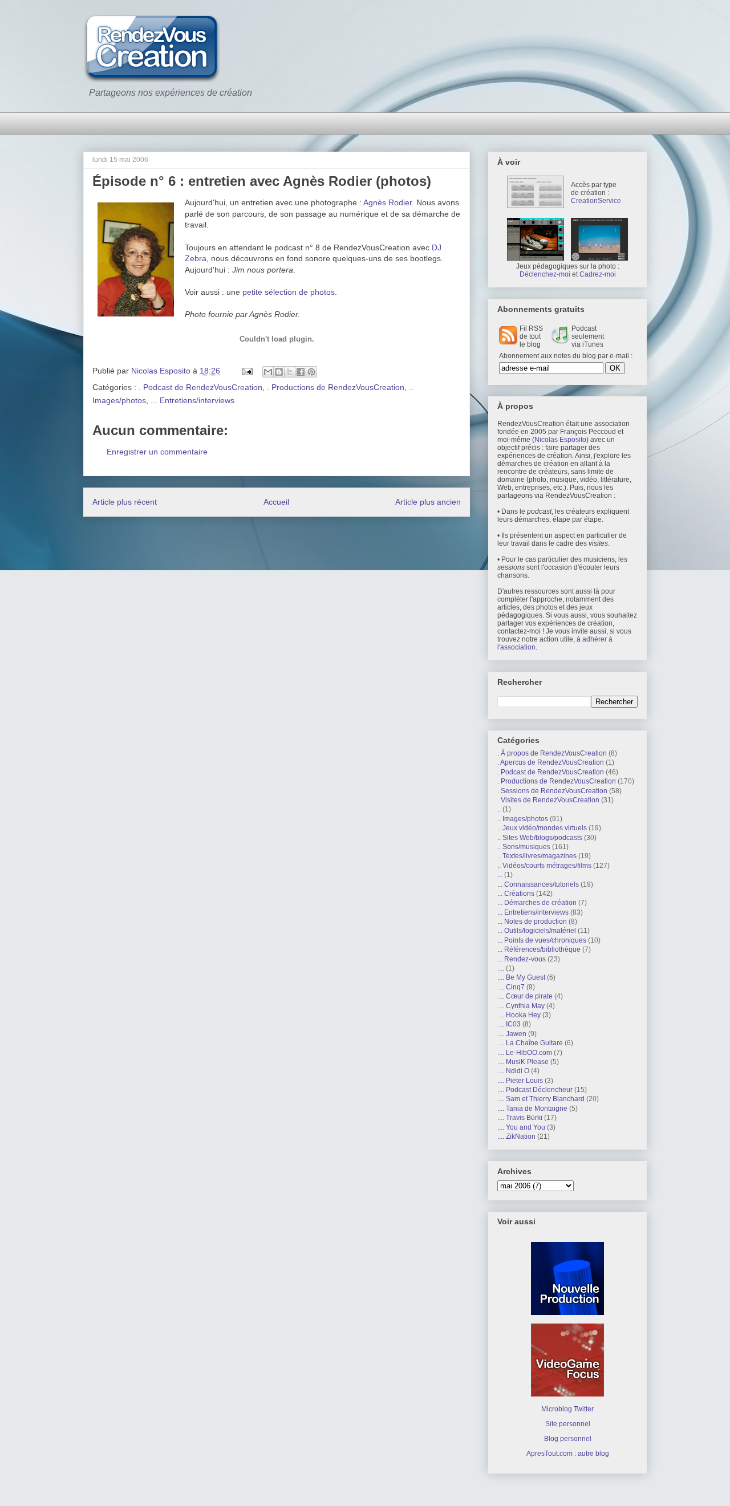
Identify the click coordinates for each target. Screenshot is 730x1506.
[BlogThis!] (279, 371)
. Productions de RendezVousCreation (335, 387)
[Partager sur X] (289, 371)
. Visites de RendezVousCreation (548, 800)
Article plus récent (124, 501)
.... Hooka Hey (519, 1015)
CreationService (596, 201)
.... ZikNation (516, 1136)
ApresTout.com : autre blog (567, 1454)
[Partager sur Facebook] (300, 371)
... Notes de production (532, 921)
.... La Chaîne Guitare (530, 1043)
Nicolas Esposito (560, 440)
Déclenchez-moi (545, 274)
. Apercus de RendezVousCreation (550, 762)
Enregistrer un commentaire (157, 451)
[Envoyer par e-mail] (268, 371)
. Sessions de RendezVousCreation (552, 791)
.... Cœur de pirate (525, 996)
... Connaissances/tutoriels (538, 884)
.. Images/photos (522, 819)
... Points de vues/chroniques (541, 940)
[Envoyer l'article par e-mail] (246, 370)
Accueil (276, 501)
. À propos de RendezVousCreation (552, 753)
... (499, 875)
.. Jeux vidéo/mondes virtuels (542, 828)
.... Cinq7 (511, 987)
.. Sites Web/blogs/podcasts (539, 838)
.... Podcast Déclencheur (535, 1090)
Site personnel (567, 1424)
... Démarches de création (537, 903)
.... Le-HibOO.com (524, 1053)
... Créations (515, 894)
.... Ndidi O (513, 1071)
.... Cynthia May (521, 1006)
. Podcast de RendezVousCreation (200, 387)
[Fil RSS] (508, 342)
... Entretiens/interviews (192, 400)
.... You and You (521, 1127)
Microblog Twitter (567, 1409)
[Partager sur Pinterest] (311, 371)
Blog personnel (567, 1439)
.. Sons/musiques (523, 847)
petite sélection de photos (288, 292)
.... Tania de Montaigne (532, 1109)
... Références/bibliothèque (539, 949)
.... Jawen (511, 1034)
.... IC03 (509, 1024)
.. (499, 809)
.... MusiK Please (523, 1062)
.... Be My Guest (521, 977)
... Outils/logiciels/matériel (536, 931)
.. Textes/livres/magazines (537, 856)
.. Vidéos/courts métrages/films (544, 866)
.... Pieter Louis (520, 1081)
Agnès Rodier (387, 202)
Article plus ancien (428, 501)
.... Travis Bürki (519, 1118)
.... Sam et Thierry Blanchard (541, 1099)
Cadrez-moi (597, 274)
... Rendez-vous (521, 959)
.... (500, 968)
